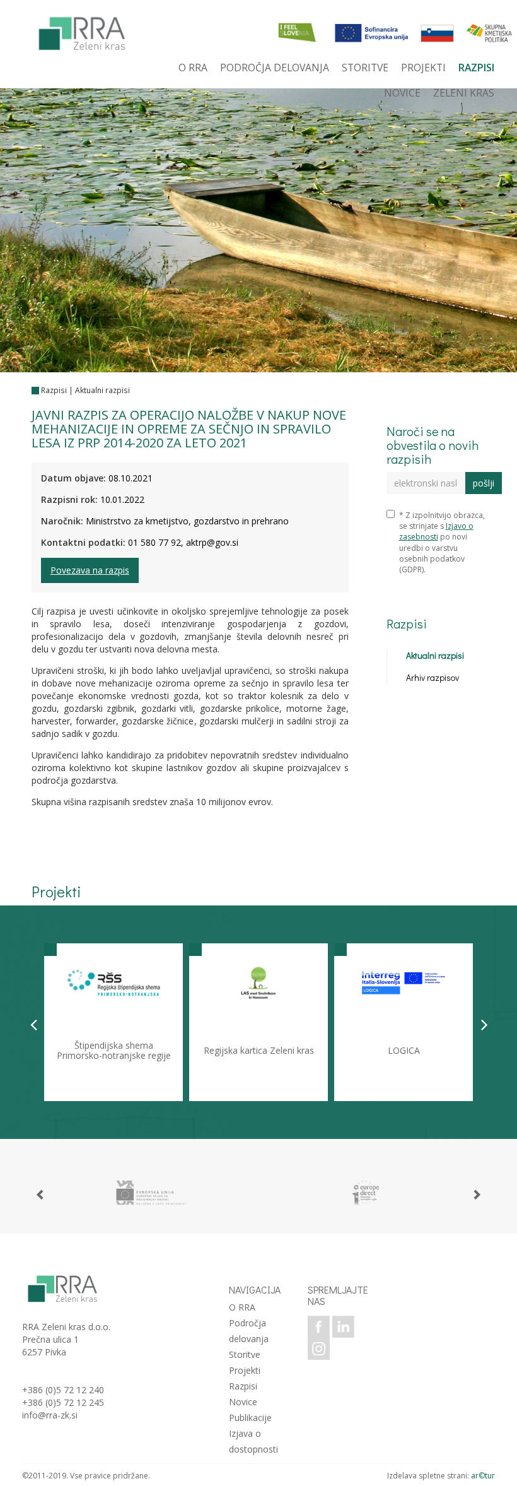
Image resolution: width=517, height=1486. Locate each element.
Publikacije (250, 1418)
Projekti (244, 1370)
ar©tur (483, 1475)
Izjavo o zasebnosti (436, 531)
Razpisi (54, 390)
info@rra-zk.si (50, 1415)
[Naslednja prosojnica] (484, 1024)
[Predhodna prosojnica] (33, 1024)
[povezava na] (151, 1192)
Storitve (244, 1354)
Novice (243, 1402)
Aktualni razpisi (102, 390)
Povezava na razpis (89, 570)
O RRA (242, 1307)
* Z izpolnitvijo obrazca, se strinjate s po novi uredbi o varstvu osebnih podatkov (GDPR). (442, 542)
